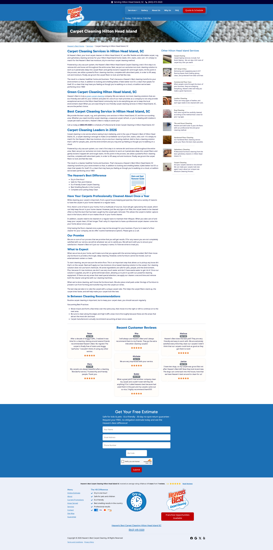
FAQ (177, 10)
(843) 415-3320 (155, 2)
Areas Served (72, 503)
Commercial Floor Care (182, 82)
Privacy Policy (89, 542)
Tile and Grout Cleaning (183, 123)
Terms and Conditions (75, 542)
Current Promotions (75, 500)
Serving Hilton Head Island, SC (129, 2)
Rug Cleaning (179, 110)
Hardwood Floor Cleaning (183, 137)
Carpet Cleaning (180, 163)
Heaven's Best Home (75, 46)
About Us (156, 10)
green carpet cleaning (95, 96)
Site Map (70, 513)
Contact (70, 510)
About (69, 496)
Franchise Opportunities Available (178, 516)
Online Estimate (73, 493)
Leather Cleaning (180, 98)
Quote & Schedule (194, 10)
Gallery (144, 10)
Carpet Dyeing (179, 56)
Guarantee (71, 517)
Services (89, 46)
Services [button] (132, 10)
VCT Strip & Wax (180, 69)
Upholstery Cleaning (182, 149)
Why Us (167, 10)
